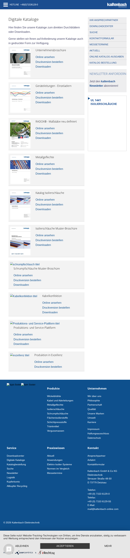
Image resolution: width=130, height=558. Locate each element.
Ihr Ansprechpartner (104, 20)
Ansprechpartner (96, 455)
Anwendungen (54, 460)
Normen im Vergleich (58, 468)
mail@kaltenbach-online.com (103, 509)
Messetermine (99, 44)
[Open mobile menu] (5, 4)
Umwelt (91, 417)
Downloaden (43, 66)
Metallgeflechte (55, 404)
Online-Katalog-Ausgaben (107, 56)
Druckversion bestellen (49, 61)
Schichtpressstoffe (57, 422)
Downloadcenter (101, 26)
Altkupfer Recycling (17, 486)
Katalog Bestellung (103, 62)
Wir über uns (94, 396)
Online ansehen (45, 57)
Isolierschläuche (55, 409)
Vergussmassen (55, 430)
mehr (108, 546)
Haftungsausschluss (98, 433)
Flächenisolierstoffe (57, 417)
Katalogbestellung (16, 464)
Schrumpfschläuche (57, 413)
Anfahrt (91, 460)
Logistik (11, 477)
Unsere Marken (96, 413)
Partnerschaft (95, 404)
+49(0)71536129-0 (29, 4)
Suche (94, 32)
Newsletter (12, 473)
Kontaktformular (102, 38)
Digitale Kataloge (16, 460)
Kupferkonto (13, 481)
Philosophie (94, 400)
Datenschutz (94, 437)
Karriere (92, 422)
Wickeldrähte (54, 396)
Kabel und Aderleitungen (60, 400)
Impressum (94, 429)
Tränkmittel (53, 426)
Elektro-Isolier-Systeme (59, 464)
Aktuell (95, 50)
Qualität (92, 409)
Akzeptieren (64, 546)
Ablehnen (22, 546)
